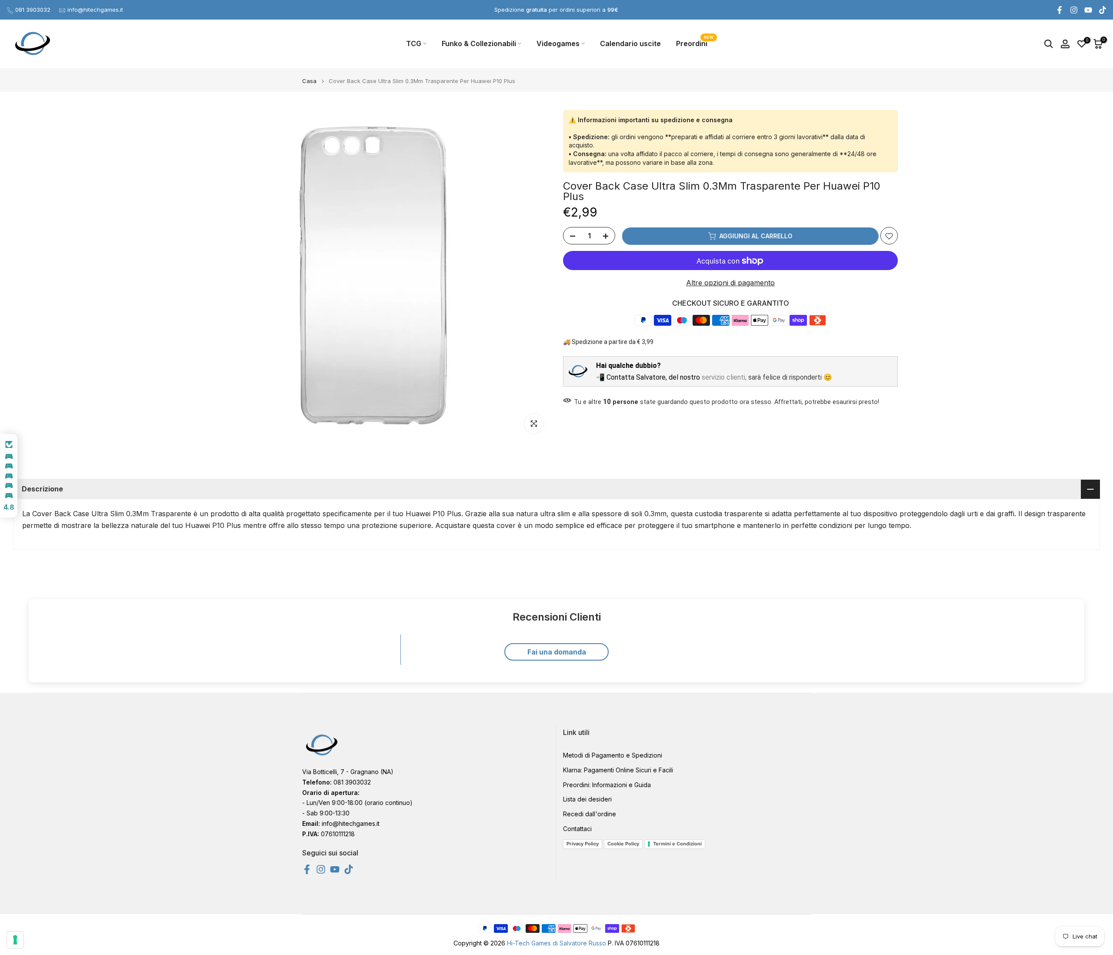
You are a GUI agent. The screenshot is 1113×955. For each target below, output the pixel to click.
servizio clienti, (724, 377)
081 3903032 (32, 9)
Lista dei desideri (587, 799)
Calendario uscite (630, 43)
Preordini (695, 43)
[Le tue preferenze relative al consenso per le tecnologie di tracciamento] (15, 940)
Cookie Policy (623, 844)
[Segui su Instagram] (1074, 10)
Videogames (558, 43)
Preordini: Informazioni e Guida (607, 784)
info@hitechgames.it (95, 9)
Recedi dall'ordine (589, 814)
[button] (8, 476)
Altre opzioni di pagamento (730, 283)
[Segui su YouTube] (1088, 10)
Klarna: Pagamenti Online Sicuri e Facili (618, 770)
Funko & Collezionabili (479, 43)
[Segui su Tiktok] (1102, 10)
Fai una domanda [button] (556, 652)
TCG (413, 43)
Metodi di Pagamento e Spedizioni (612, 755)
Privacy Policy (582, 844)
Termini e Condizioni (677, 844)
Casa (309, 81)
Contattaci (577, 828)
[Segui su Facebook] (1059, 10)
